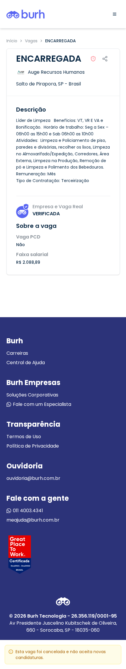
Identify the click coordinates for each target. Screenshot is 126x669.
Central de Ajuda (25, 362)
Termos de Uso (23, 436)
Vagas (31, 41)
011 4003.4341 (28, 510)
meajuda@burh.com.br (32, 520)
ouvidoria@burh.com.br (33, 478)
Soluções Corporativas (32, 394)
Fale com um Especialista (42, 404)
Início (11, 41)
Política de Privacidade (32, 446)
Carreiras (17, 353)
